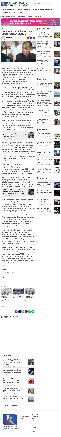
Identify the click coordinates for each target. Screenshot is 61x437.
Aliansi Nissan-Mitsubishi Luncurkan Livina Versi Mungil (44, 201)
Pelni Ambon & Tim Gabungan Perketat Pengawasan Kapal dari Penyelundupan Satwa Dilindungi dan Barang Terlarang (13, 191)
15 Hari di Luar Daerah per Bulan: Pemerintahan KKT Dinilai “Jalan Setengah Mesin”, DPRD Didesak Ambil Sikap (14, 135)
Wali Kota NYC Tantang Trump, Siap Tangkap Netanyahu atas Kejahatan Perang (44, 44)
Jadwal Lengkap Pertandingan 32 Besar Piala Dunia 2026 (45, 169)
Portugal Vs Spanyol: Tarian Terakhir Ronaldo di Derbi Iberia (44, 161)
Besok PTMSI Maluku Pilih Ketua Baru (44, 134)
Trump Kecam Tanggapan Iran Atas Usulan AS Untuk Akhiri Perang (44, 62)
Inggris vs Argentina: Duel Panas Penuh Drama (44, 143)
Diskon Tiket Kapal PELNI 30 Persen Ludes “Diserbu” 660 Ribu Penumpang (44, 93)
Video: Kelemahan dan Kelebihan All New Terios (44, 209)
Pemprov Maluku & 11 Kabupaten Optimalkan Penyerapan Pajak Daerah (6, 297)
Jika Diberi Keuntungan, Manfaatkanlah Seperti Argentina (43, 152)
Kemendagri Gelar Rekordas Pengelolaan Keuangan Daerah (18, 296)
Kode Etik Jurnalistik (24, 414)
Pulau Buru (48, 10)
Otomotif (34, 427)
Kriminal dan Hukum (36, 414)
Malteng (41, 10)
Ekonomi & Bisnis (35, 416)
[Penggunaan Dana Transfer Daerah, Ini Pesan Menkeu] (30, 291)
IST (2, 64)
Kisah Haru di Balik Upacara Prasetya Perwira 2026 (44, 84)
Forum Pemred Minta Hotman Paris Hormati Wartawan (43, 112)
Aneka (33, 431)
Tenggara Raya (6, 13)
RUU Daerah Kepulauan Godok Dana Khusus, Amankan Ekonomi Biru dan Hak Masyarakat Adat (44, 103)
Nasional (34, 425)
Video (14, 13)
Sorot (33, 418)
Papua (20, 10)
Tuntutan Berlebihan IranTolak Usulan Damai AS (44, 69)
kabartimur (9, 37)
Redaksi (22, 418)
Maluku (9, 10)
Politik (33, 429)
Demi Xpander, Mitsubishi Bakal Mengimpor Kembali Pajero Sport (44, 184)
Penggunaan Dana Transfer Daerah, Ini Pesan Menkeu (29, 296)
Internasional (34, 420)
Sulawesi (27, 10)
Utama (3, 10)
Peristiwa (34, 422)
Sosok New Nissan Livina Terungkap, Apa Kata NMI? (44, 192)
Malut (15, 10)
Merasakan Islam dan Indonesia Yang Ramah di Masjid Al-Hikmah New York (44, 34)
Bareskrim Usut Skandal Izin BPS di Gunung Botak (26, 16)
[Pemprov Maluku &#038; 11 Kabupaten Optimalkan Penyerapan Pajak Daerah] (6, 291)
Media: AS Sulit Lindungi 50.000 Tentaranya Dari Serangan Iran (43, 53)
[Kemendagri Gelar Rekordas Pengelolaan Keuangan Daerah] (18, 291)
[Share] (34, 38)
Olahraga (34, 433)
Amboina (34, 10)
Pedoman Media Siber (24, 416)
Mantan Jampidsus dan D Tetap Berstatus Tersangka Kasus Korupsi (44, 121)
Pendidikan (34, 424)
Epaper (20, 13)
